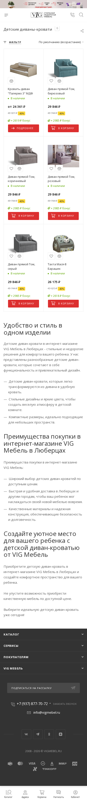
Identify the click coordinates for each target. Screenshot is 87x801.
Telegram (38, 734)
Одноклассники (49, 734)
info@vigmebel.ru (46, 712)
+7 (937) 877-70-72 (32, 703)
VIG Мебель (13, 668)
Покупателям (16, 657)
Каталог (11, 634)
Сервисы (11, 646)
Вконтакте (26, 734)
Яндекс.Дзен (60, 734)
